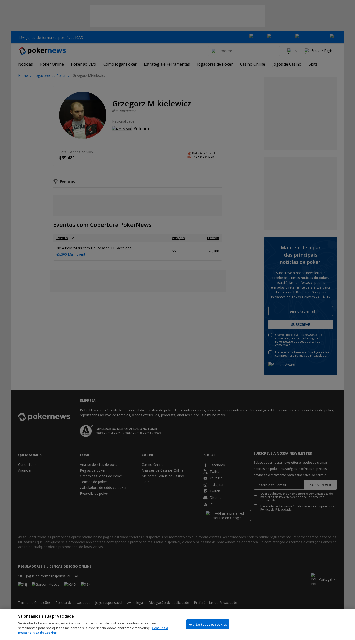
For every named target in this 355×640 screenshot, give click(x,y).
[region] (177, 624)
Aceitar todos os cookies (208, 624)
